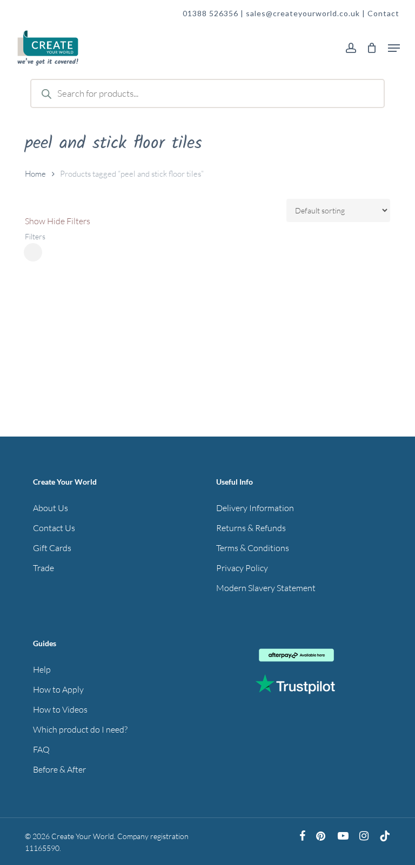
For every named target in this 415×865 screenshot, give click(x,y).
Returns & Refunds (251, 527)
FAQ (41, 749)
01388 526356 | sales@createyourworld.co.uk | (275, 13)
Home (35, 174)
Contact (383, 13)
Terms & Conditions (252, 547)
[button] (394, 48)
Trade (43, 567)
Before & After (59, 769)
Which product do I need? (80, 729)
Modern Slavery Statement (266, 587)
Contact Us (54, 527)
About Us (50, 507)
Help (42, 669)
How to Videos (60, 709)
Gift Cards (52, 547)
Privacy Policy (242, 567)
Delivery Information (255, 507)
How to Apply (58, 689)
